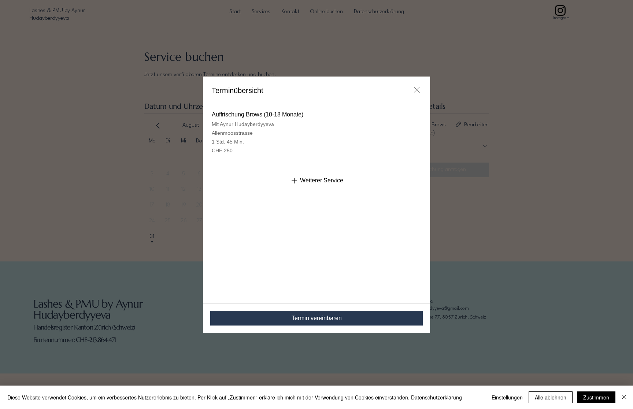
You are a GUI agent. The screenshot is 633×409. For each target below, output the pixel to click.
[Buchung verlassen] (416, 89)
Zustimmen (596, 397)
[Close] (624, 397)
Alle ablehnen (550, 397)
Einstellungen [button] (507, 397)
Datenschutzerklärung (436, 397)
